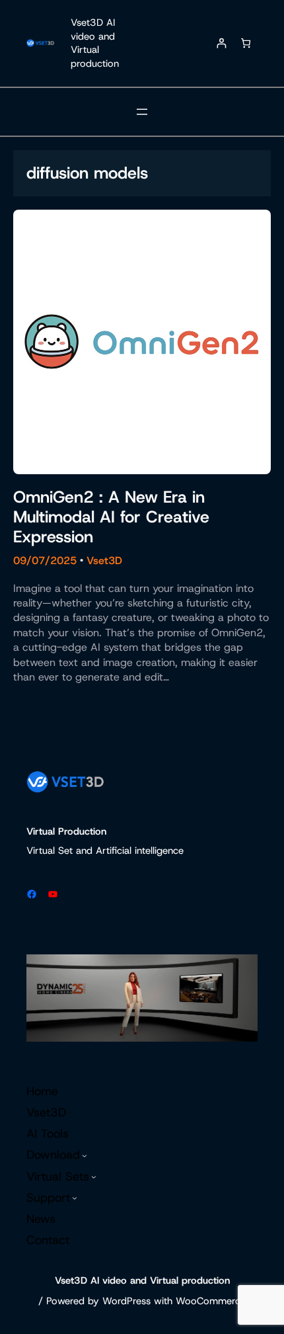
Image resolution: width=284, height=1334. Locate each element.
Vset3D (104, 560)
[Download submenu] (84, 1155)
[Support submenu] (74, 1197)
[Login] (221, 43)
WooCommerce (211, 1301)
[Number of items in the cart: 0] (245, 43)
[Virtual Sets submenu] (93, 1176)
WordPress (126, 1301)
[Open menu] (142, 112)
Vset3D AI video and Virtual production (95, 43)
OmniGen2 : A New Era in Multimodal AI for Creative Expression (111, 517)
